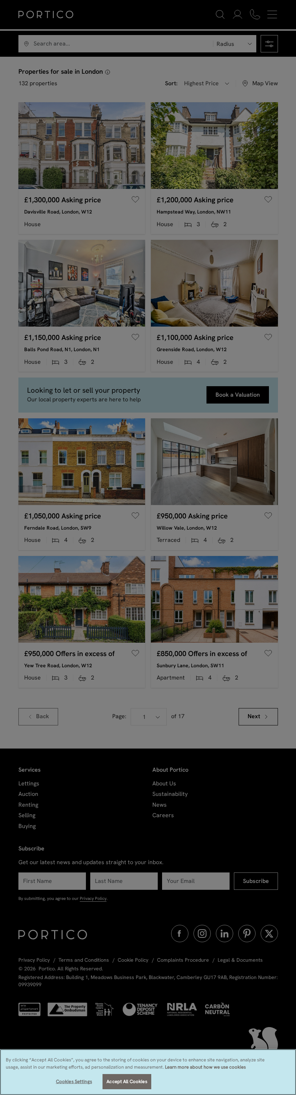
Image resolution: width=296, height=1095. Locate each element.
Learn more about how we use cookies (205, 1067)
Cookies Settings (74, 1081)
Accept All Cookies (126, 1081)
